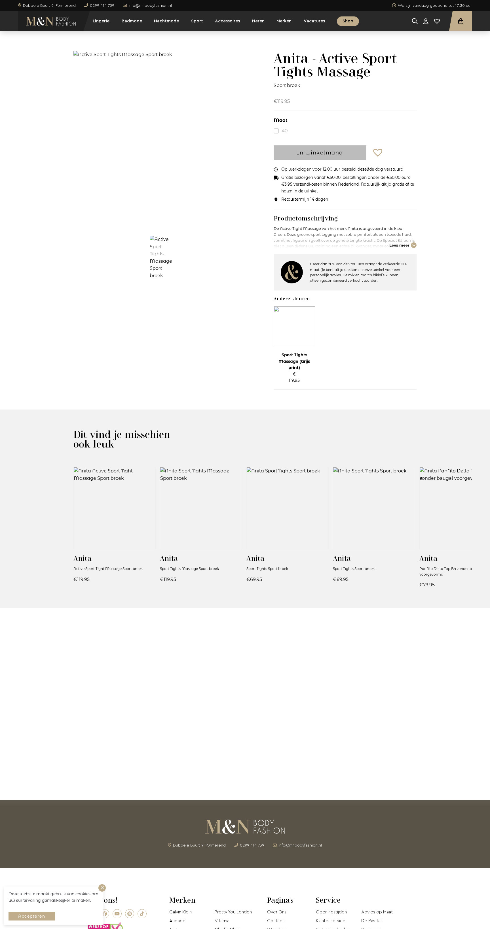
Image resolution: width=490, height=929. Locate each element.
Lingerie (101, 21)
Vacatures (314, 21)
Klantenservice (330, 921)
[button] (378, 153)
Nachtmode (166, 21)
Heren (258, 21)
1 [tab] (162, 220)
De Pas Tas (372, 921)
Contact (275, 921)
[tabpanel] (162, 139)
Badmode (132, 21)
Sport (197, 21)
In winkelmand (320, 153)
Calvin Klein (180, 912)
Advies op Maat (377, 912)
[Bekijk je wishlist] (437, 21)
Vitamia (222, 921)
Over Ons (276, 912)
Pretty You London (233, 912)
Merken (284, 21)
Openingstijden (331, 912)
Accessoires (227, 21)
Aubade (177, 921)
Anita (82, 558)
